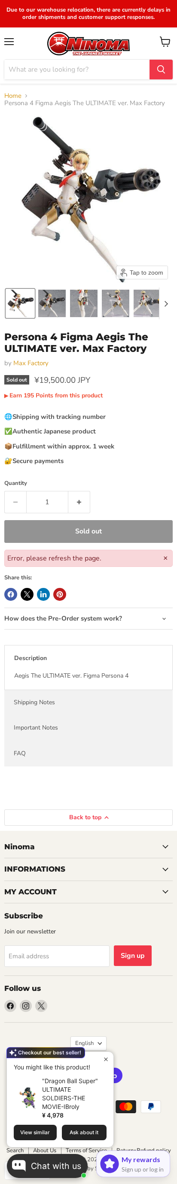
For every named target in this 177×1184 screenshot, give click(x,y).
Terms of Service (86, 1150)
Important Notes (36, 728)
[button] (20, 303)
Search (15, 1150)
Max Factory (31, 363)
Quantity (15, 483)
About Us (44, 1150)
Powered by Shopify (88, 1168)
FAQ (20, 753)
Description (30, 658)
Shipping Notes (34, 702)
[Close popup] (106, 1059)
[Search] (161, 69)
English (84, 1043)
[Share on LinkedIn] (43, 594)
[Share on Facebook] (10, 594)
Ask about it (84, 1132)
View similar (35, 1132)
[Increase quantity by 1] (79, 502)
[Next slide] (166, 303)
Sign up (133, 955)
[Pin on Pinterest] (59, 594)
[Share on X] (27, 594)
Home (12, 96)
